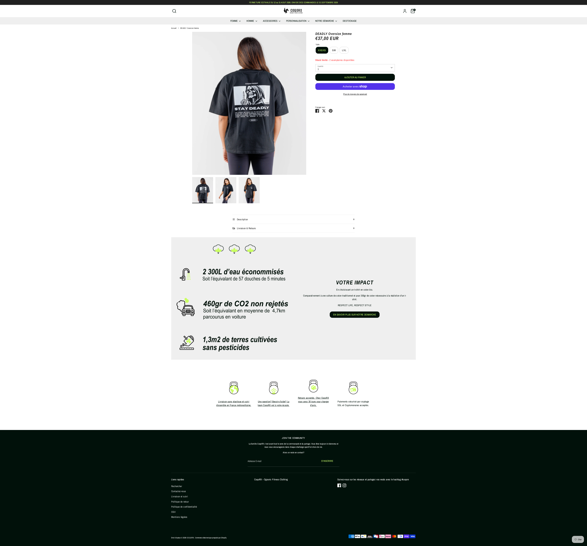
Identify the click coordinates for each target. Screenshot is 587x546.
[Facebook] (321, 286)
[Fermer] (350, 251)
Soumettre (324, 276)
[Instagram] (326, 286)
